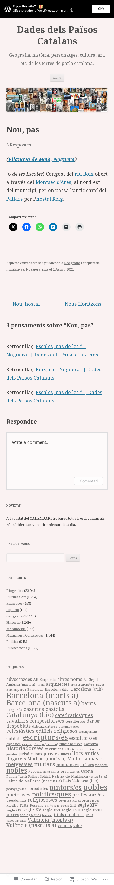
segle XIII (68, 805)
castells (55, 709)
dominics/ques (69, 726)
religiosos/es (42, 799)
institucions (54, 749)
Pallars (14, 199)
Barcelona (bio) (57, 689)
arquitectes (58, 684)
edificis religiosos (56, 730)
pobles (95, 787)
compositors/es (47, 721)
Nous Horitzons (86, 304)
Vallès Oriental (16, 821)
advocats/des (19, 679)
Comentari (89, 481)
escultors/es (83, 738)
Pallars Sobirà (39, 776)
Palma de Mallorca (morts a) (79, 776)
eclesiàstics (20, 730)
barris (88, 703)
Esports (12, 609)
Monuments (16, 628)
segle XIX (13, 810)
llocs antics (85, 753)
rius (45, 269)
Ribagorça (80, 800)
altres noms (69, 679)
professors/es (88, 794)
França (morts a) (46, 744)
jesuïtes (11, 754)
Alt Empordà (44, 679)
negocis (101, 765)
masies (97, 758)
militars (44, 764)
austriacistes (82, 684)
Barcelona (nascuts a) (43, 702)
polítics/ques (51, 794)
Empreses (14, 603)
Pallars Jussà (16, 776)
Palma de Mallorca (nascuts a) (34, 780)
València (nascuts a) (31, 825)
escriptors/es (45, 737)
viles (77, 825)
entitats (13, 738)
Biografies (14, 590)
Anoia (41, 684)
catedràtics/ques (74, 715)
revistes (65, 800)
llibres (66, 754)
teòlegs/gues (30, 815)
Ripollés (12, 805)
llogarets (16, 759)
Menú (57, 77)
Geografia (72, 262)
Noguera (33, 269)
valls (89, 814)
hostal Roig (49, 199)
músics (87, 765)
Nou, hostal (23, 304)
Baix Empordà (16, 690)
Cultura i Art (16, 597)
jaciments (93, 749)
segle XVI (51, 809)
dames (93, 721)
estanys (27, 744)
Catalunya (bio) (30, 714)
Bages (100, 684)
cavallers (17, 720)
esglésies (13, 744)
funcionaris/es (70, 744)
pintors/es (65, 787)
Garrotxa (91, 744)
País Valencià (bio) (80, 781)
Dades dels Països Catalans (57, 35)
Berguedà (14, 709)
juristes (51, 754)
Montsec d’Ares (53, 182)
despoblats (18, 726)
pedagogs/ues (16, 789)
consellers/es (75, 721)
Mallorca (77, 758)
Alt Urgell (91, 679)
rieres (95, 800)
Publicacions (16, 648)
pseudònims (16, 800)
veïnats (65, 825)
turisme (47, 815)
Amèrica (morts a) (20, 684)
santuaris (52, 805)
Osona (87, 771)
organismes (70, 771)
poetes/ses (18, 794)
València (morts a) (50, 819)
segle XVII (71, 809)
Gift (101, 9)
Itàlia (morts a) (74, 749)
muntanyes (15, 269)
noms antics (51, 771)
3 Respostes (18, 145)
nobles (16, 770)
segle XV (32, 810)
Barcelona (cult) (87, 689)
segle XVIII (92, 809)
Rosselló (36, 805)
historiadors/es (25, 748)
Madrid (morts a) (46, 758)
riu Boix (84, 174)
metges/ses (19, 764)
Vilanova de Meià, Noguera (41, 159)
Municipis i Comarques (25, 635)
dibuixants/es (44, 726)
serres (12, 814)
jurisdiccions (30, 753)
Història (13, 622)
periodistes (37, 788)
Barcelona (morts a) (42, 695)
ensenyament (88, 732)
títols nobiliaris (69, 814)
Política (12, 641)
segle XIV (88, 805)
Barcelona (35, 689)
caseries (34, 709)
